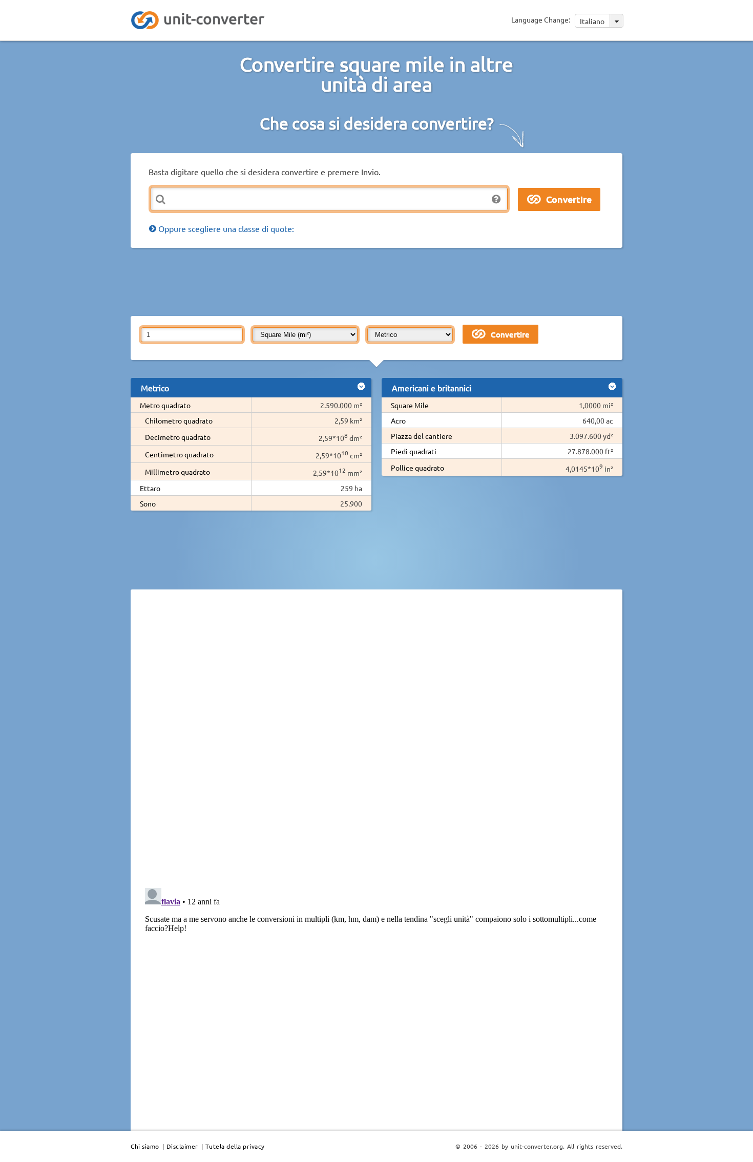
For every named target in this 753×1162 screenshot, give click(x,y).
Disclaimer (182, 1146)
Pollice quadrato (417, 467)
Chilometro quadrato (179, 420)
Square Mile (410, 405)
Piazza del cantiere (421, 435)
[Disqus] (376, 738)
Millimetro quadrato (177, 471)
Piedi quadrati (413, 451)
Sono (148, 503)
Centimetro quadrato (179, 454)
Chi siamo (145, 1146)
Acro (398, 420)
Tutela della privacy (235, 1146)
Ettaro (150, 488)
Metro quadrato (165, 405)
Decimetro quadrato (178, 436)
